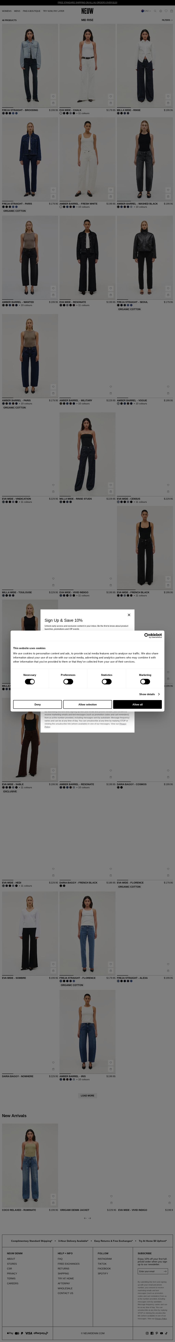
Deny (38, 704)
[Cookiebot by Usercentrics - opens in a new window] (147, 635)
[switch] (68, 681)
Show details (147, 694)
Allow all (137, 704)
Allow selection (87, 704)
